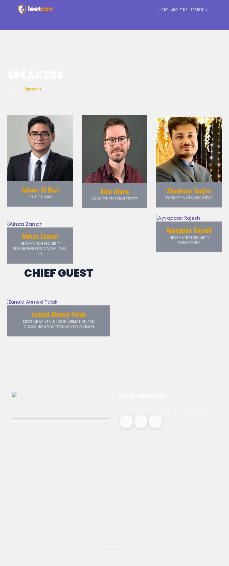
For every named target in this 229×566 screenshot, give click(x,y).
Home (13, 89)
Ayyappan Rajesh (189, 230)
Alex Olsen (114, 191)
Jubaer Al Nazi (40, 189)
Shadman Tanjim (189, 190)
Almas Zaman (40, 236)
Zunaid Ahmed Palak (58, 314)
